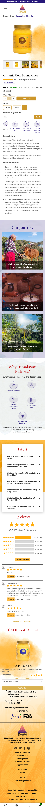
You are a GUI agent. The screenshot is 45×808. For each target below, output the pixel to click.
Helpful (12, 576)
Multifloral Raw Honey (22, 762)
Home (5, 16)
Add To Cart (26, 98)
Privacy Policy (12, 793)
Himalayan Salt (22, 759)
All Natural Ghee (22, 756)
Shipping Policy (21, 796)
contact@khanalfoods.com (18, 708)
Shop (12, 16)
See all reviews (9, 83)
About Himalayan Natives (23, 781)
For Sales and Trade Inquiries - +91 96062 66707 (19, 702)
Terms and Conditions (28, 793)
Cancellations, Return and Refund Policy (22, 799)
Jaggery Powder (22, 765)
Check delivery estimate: (12, 113)
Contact (22, 773)
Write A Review (22, 559)
